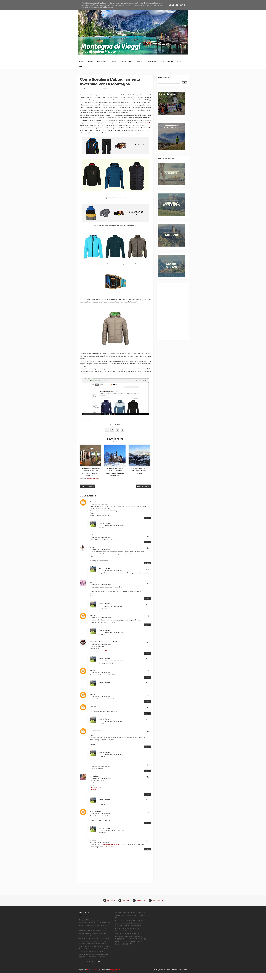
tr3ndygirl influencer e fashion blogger (104, 642)
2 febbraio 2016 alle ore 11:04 (100, 504)
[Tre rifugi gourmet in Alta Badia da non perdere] (139, 455)
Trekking (113, 62)
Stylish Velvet (94, 502)
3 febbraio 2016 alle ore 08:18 (100, 709)
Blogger (98, 961)
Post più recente (87, 486)
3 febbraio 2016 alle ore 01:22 (112, 606)
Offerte (170, 62)
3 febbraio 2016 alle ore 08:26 (112, 721)
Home (81, 62)
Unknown (93, 615)
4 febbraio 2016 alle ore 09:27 (100, 778)
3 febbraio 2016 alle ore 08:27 (112, 685)
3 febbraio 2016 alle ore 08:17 (100, 672)
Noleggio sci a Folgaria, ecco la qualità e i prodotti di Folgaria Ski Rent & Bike (91, 472)
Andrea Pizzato (90, 89)
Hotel (162, 62)
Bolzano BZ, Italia (93, 478)
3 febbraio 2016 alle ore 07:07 (112, 632)
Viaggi (178, 62)
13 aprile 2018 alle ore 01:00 (99, 842)
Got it (182, 5)
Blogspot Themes (115, 970)
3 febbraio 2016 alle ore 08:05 (100, 644)
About (168, 969)
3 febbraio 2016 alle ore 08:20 (112, 661)
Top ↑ (185, 969)
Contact (162, 969)
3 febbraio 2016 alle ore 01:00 (100, 585)
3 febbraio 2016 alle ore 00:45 (100, 549)
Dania (92, 547)
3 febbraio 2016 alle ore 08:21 (100, 733)
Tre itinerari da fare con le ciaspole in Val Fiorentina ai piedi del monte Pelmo (115, 472)
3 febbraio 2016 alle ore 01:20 (112, 525)
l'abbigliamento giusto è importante (112, 844)
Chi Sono (90, 62)
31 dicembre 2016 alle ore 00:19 (112, 802)
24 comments (113, 89)
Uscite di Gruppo (126, 62)
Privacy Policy (176, 969)
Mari (91, 582)
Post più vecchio (143, 486)
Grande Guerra (151, 62)
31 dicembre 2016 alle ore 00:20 (113, 830)
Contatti (82, 66)
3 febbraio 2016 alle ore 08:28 (112, 754)
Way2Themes (95, 970)
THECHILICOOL (95, 787)
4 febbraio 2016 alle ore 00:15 (100, 766)
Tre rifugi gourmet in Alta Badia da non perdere (139, 470)
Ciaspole (139, 62)
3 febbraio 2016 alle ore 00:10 (100, 537)
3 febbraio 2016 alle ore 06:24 (100, 618)
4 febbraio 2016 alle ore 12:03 (100, 813)
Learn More (173, 5)
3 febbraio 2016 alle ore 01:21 (112, 570)
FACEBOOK (94, 790)
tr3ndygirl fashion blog (100, 651)
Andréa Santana (95, 731)
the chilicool (94, 776)
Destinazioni (101, 62)
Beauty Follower (95, 811)
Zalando (148, 123)
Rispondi (147, 518)
